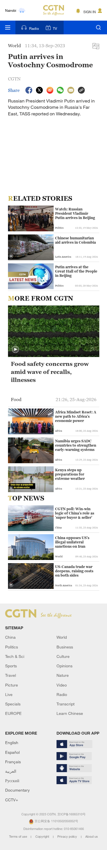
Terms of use (18, 837)
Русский (12, 780)
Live (9, 694)
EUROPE (13, 713)
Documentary (17, 790)
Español (12, 752)
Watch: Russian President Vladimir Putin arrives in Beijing (75, 213)
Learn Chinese (69, 713)
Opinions (64, 665)
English (11, 742)
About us (91, 837)
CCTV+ (11, 799)
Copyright (42, 837)
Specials (13, 703)
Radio (34, 28)
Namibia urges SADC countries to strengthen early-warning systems (75, 445)
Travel (10, 675)
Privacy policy (67, 837)
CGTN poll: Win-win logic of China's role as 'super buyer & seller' (74, 513)
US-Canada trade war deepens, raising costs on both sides (74, 571)
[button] (11, 227)
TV (55, 28)
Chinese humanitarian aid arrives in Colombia (75, 240)
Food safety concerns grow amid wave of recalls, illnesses (50, 371)
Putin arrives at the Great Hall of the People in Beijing (76, 271)
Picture (11, 685)
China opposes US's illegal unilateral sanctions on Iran (72, 542)
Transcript (65, 703)
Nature (62, 675)
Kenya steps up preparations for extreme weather (70, 474)
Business (64, 646)
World (61, 637)
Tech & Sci (14, 656)
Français (13, 761)
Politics (11, 646)
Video (61, 685)
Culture (63, 656)
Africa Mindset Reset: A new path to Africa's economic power (75, 416)
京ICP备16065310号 (71, 814)
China (10, 637)
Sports (11, 665)
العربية (10, 771)
